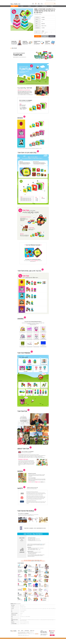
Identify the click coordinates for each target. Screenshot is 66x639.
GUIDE (19, 630)
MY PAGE (54, 0)
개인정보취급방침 (27, 630)
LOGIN (47, 0)
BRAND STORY (32, 630)
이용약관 (22, 630)
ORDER (51, 0)
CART (49, 0)
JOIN (48, 0)
